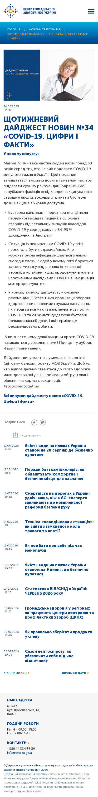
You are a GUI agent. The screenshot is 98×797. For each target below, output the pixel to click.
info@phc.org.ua (19, 753)
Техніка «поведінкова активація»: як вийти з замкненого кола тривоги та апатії (59, 526)
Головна (13, 29)
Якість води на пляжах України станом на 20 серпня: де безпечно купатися (59, 450)
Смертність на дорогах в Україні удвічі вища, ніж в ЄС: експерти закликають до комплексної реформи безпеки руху (57, 500)
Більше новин (15, 673)
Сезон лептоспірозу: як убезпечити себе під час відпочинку (49, 656)
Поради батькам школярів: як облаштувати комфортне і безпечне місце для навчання (54, 474)
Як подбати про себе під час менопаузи (53, 547)
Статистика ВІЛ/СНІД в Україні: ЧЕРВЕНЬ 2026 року (56, 591)
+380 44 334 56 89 (21, 749)
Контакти (17, 743)
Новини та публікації (45, 29)
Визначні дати (74, 673)
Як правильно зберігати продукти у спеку (58, 634)
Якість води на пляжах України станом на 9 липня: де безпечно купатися (56, 569)
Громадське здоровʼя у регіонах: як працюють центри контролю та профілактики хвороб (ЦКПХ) (59, 613)
